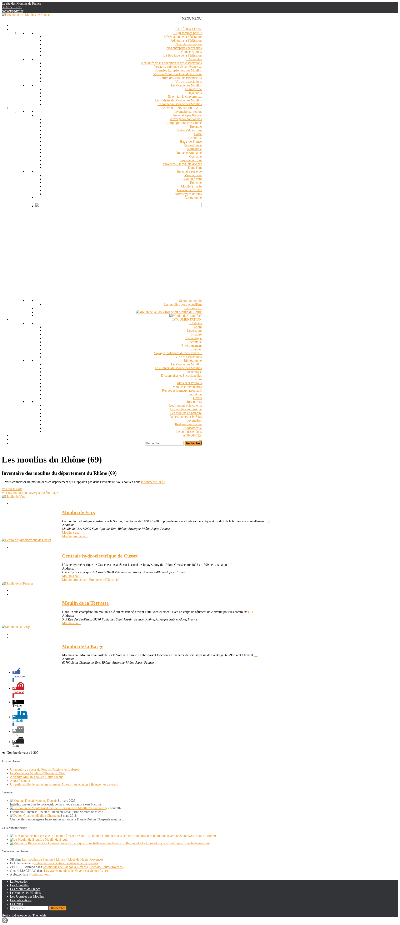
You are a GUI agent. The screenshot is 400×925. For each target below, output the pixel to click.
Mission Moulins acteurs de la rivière (177, 74)
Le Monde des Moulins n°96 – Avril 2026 (37, 773)
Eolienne (196, 182)
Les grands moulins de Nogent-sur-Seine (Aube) (76, 870)
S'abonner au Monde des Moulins (180, 104)
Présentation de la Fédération (183, 36)
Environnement (191, 345)
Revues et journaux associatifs (182, 390)
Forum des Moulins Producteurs (181, 78)
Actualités (195, 59)
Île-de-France (193, 145)
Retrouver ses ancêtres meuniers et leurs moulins (66, 863)
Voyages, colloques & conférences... (178, 66)
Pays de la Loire (191, 160)
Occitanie (195, 156)
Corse (198, 134)
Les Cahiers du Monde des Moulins (178, 100)
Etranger (196, 349)
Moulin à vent (192, 179)
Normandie (194, 149)
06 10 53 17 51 (12, 7)
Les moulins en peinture (186, 413)
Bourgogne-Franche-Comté (183, 123)
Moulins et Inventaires (187, 386)
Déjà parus (195, 93)
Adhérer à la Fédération (186, 40)
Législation (194, 330)
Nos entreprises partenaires (184, 48)
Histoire (196, 334)
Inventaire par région (188, 111)
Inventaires (194, 420)
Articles (196, 323)
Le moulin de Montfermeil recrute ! (83, 808)
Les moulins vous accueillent (183, 304)
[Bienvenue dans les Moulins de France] (200, 25)
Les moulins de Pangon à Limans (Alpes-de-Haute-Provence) (62, 859)
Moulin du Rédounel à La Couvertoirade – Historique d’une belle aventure (160, 843)
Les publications (20, 900)
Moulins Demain (46, 800)
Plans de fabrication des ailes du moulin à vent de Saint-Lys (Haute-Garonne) (165, 835)
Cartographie (193, 197)
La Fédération (188, 29)
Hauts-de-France (191, 141)
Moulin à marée (191, 186)
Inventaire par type (189, 171)
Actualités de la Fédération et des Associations (171, 63)
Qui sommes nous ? (189, 33)
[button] (192, 18)
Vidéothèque (193, 428)
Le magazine (193, 89)
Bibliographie (193, 360)
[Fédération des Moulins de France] (26, 14)
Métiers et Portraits (189, 383)
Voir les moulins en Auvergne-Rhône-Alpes (30, 493)
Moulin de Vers (78, 512)
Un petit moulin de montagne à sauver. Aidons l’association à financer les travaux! (64, 784)
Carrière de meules (189, 190)
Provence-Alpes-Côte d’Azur (182, 164)
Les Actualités (19, 885)
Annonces (192, 435)
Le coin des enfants (189, 431)
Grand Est (195, 137)
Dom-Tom (195, 167)
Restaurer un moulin (188, 424)
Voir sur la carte (12, 489)
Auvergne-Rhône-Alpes (186, 119)
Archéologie (193, 338)
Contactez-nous (191, 51)
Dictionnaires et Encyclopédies (181, 375)
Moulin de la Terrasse (85, 603)
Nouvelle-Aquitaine (189, 152)
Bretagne (196, 126)
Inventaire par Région (187, 115)
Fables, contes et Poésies (185, 416)
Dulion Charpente (48, 815)
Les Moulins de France (181, 108)
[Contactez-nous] (200, 439)
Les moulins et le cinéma (185, 405)
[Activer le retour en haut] (5, 920)
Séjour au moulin (190, 300)
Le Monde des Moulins (186, 85)
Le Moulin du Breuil (54, 839)
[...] (267, 521)
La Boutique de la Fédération (182, 55)
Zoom (198, 327)
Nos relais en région (188, 44)
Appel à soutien (20, 780)
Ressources (194, 401)
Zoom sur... (194, 308)
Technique (195, 342)
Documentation (187, 319)
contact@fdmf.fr (12, 11)
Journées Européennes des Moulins (178, 70)
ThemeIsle (39, 915)
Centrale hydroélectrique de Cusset (100, 556)
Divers (197, 398)
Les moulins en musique (186, 409)
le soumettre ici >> (153, 482)
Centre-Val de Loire (189, 130)
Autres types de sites (188, 194)
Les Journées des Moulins (27, 896)
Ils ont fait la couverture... (185, 96)
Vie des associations (188, 81)
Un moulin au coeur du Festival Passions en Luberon (45, 769)
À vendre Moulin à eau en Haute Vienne (36, 777)
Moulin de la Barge (82, 646)
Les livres (16, 904)
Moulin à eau (193, 175)
